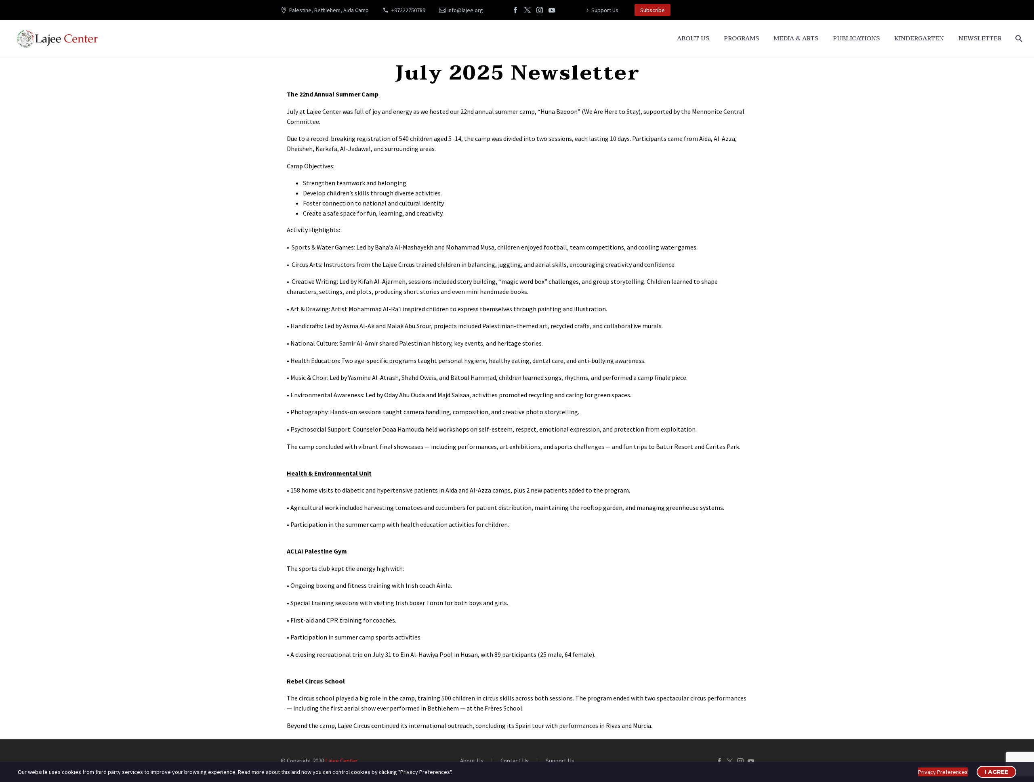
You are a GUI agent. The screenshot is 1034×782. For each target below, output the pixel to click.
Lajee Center (341, 761)
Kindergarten (919, 39)
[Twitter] (527, 10)
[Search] (1018, 39)
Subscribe (652, 10)
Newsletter (980, 39)
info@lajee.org (465, 10)
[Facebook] (515, 10)
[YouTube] (552, 10)
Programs (741, 39)
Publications (856, 39)
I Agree (996, 772)
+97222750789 (408, 10)
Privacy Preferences (943, 772)
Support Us (604, 10)
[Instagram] (540, 10)
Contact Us (514, 761)
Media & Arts (795, 39)
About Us (693, 39)
